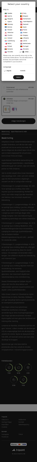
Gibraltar (10, 32)
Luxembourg (11, 40)
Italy (24, 13)
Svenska (22, 70)
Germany (10, 24)
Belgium (25, 16)
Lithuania (26, 38)
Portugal (26, 46)
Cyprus (9, 21)
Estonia (9, 27)
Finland (9, 29)
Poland (9, 46)
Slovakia (10, 51)
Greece (25, 32)
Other (27, 51)
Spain (25, 27)
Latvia (25, 40)
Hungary (25, 35)
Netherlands (27, 43)
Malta (9, 43)
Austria (9, 16)
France (25, 29)
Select (18, 77)
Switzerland (26, 19)
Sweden (9, 13)
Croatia (9, 35)
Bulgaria (10, 19)
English (9, 70)
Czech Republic (27, 21)
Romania (10, 49)
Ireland (9, 38)
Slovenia (26, 49)
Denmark (25, 24)
